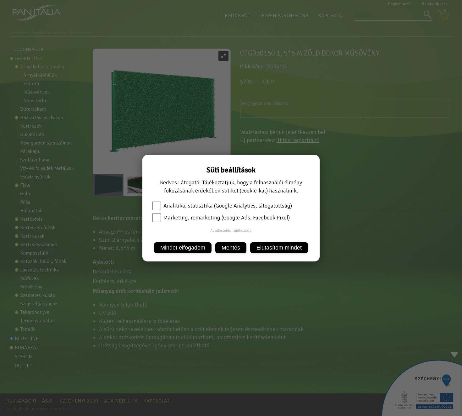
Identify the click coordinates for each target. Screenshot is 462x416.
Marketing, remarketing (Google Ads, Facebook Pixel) (226, 217)
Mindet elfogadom (182, 248)
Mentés (231, 248)
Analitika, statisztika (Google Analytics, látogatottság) (227, 205)
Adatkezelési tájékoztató (231, 230)
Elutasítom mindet (279, 248)
